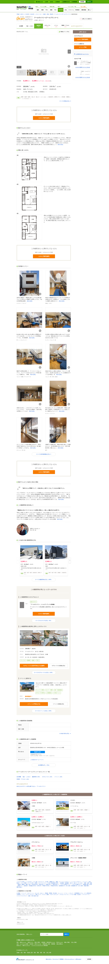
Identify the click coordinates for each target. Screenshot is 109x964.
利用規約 (62, 959)
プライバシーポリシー (69, 959)
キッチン (47, 340)
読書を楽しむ (49, 884)
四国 (41, 952)
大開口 (36, 883)
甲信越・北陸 (30, 952)
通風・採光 (28, 884)
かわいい (42, 893)
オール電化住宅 (87, 893)
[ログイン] (89, 2)
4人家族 (18, 893)
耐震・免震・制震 (88, 883)
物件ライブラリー (26, 945)
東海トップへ (29, 934)
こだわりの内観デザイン (77, 884)
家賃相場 (43, 942)
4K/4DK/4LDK (35, 884)
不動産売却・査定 (46, 943)
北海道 (18, 952)
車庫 (29, 895)
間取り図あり (19, 887)
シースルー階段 (73, 894)
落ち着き (55, 893)
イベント (56, 26)
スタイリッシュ (30, 893)
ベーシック (23, 893)
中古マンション (59, 942)
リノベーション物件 (24, 943)
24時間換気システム (78, 893)
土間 (89, 881)
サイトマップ (55, 959)
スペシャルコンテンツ (77, 26)
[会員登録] (82, 2)
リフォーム (71, 9)
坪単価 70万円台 (45, 885)
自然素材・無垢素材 (64, 883)
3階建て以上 (52, 881)
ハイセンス (70, 893)
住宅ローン (19, 945)
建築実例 (39, 26)
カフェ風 (35, 881)
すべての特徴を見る (65, 101)
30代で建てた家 (34, 895)
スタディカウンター (54, 894)
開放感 (46, 893)
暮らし (89, 9)
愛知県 (51, 14)
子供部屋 (18, 894)
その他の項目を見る (64, 733)
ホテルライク (41, 881)
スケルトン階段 (45, 894)
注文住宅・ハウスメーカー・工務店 (38, 14)
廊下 (46, 450)
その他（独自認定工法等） (53, 883)
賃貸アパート (30, 942)
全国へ (29, 6)
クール (65, 893)
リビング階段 (23, 883)
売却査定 (77, 9)
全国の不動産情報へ (21, 934)
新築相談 (53, 943)
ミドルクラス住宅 (20, 881)
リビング (24, 303)
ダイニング (19, 450)
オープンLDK (30, 883)
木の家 (46, 881)
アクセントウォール (64, 894)
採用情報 (89, 959)
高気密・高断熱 (21, 884)
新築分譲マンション (51, 942)
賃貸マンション (23, 942)
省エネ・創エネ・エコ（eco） (76, 883)
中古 (47, 9)
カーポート (19, 303)
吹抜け (46, 303)
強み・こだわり (29, 26)
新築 (42, 9)
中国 (44, 952)
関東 (25, 952)
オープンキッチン (42, 883)
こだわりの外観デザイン (65, 884)
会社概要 (21, 26)
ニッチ (23, 894)
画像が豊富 (86, 885)
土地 (65, 9)
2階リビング (38, 894)
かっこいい (60, 893)
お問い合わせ (78, 959)
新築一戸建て (67, 942)
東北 (22, 952)
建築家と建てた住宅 (87, 884)
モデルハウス (47, 26)
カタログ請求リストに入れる (82, 67)
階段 (22, 376)
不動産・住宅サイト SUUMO (23, 14)
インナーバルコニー (30, 894)
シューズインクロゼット (76, 881)
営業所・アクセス (65, 26)
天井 (53, 376)
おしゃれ (37, 893)
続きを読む (60, 144)
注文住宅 (61, 9)
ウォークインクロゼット (64, 881)
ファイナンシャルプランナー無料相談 (39, 945)
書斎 (57, 881)
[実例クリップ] (67, 1)
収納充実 (26, 885)
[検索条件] (57, 1)
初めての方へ (49, 959)
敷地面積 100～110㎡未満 (77, 885)
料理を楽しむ (42, 884)
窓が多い (79, 894)
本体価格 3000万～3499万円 (35, 885)
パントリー (52, 413)
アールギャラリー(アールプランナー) (62, 14)
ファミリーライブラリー (22, 895)
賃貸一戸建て (37, 942)
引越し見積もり (59, 943)
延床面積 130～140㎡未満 (64, 885)
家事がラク (20, 885)
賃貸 (38, 9)
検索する (66, 934)
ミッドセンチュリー (23, 340)
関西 (38, 952)
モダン (50, 303)
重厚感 (50, 893)
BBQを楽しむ (56, 884)
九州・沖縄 (48, 952)
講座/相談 (84, 9)
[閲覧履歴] (75, 1)
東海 (48, 14)
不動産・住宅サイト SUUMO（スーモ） (26, 940)
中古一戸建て (74, 942)
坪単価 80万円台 (54, 885)
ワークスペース (27, 376)
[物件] (47, 1)
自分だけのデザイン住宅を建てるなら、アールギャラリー (31, 786)
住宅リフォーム (38, 943)
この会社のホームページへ (37, 759)
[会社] (52, 1)
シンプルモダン (28, 881)
